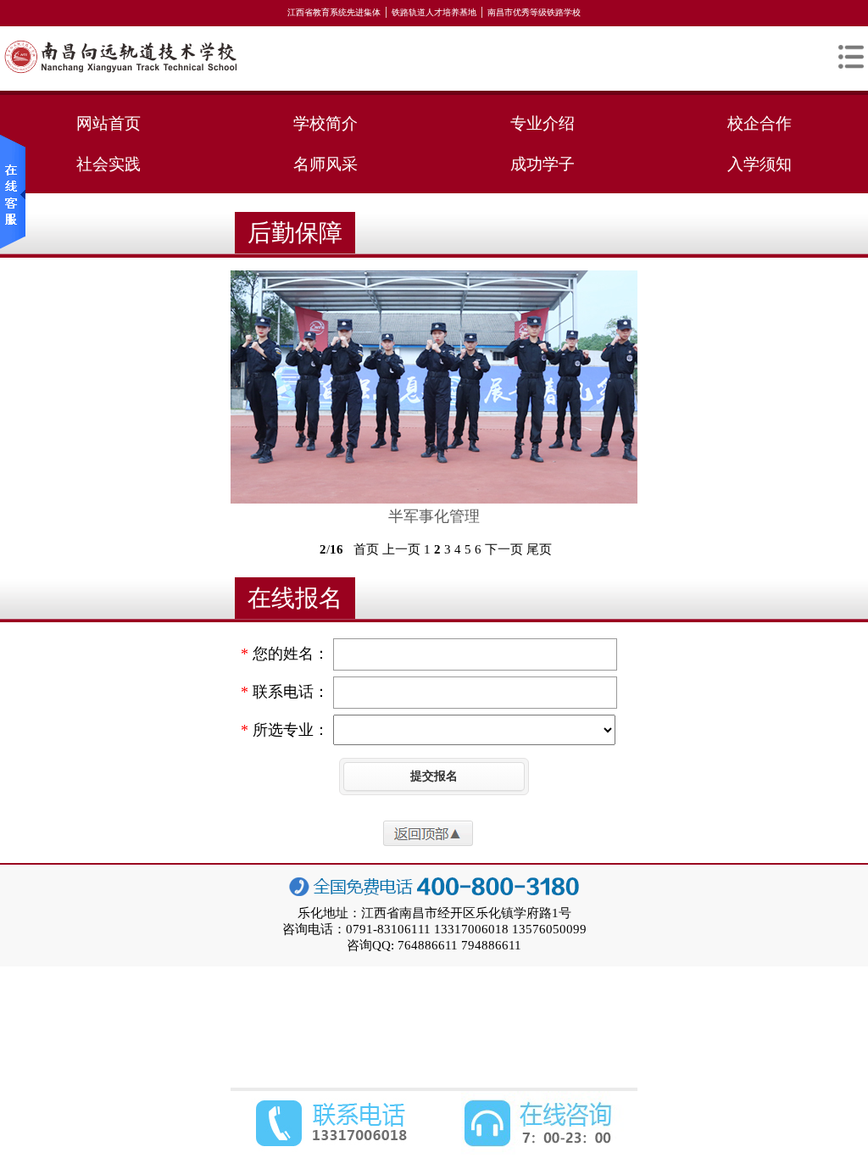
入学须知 (759, 164)
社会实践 (108, 164)
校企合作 (759, 123)
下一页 (504, 549)
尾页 (539, 549)
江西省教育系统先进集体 (334, 12)
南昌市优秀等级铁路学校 (534, 12)
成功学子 (542, 164)
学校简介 (325, 123)
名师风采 (325, 164)
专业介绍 (542, 123)
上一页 (401, 549)
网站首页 (108, 123)
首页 (366, 549)
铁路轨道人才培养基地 (434, 12)
